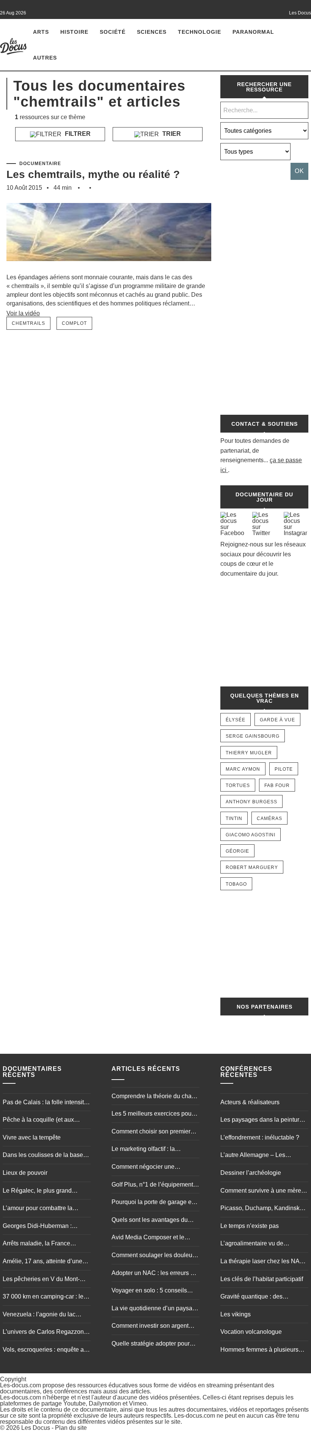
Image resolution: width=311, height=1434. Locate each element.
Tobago (236, 884)
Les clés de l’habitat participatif (261, 1279)
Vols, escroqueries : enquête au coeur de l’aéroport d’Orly (45, 1350)
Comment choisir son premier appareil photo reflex (151, 1132)
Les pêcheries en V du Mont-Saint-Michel (41, 1280)
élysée (235, 720)
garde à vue (277, 720)
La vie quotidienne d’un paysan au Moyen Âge (154, 1309)
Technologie (199, 32)
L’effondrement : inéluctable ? (259, 1137)
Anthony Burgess (251, 801)
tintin (234, 818)
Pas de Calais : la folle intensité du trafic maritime (45, 1103)
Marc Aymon (243, 769)
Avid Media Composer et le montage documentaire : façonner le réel (148, 1238)
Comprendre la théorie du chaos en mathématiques (155, 1097)
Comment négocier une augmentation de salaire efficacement (144, 1167)
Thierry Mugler (249, 753)
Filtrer (77, 134)
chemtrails (28, 323)
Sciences (151, 32)
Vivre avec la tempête (32, 1137)
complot (74, 323)
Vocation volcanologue (251, 1332)
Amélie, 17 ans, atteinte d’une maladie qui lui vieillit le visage (44, 1262)
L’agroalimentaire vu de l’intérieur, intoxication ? (252, 1244)
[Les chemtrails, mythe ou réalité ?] (108, 269)
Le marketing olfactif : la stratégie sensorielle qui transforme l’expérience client (151, 1150)
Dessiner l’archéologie (250, 1173)
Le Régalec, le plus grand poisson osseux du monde (38, 1191)
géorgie (237, 851)
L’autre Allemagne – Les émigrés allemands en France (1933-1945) (260, 1156)
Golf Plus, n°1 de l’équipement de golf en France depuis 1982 (152, 1185)
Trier (171, 134)
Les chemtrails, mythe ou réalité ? (93, 174)
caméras (269, 818)
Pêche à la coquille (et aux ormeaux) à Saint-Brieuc (38, 1120)
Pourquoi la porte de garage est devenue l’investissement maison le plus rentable (154, 1203)
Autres (45, 58)
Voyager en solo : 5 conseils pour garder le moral (149, 1291)
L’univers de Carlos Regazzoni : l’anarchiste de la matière (45, 1333)
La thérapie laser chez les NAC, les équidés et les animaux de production (263, 1262)
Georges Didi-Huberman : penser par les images (37, 1227)
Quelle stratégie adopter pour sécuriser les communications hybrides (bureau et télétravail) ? (155, 1344)
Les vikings (235, 1314)
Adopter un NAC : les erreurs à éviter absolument (153, 1274)
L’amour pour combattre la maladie (37, 1209)
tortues (238, 785)
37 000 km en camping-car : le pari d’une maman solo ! (43, 1297)
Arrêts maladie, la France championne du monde (36, 1244)
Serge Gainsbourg (253, 736)
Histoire (74, 32)
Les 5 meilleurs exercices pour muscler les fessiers (152, 1114)
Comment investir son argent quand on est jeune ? (150, 1326)
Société (113, 32)
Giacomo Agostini (250, 834)
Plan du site (71, 1428)
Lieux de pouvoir (25, 1173)
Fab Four (277, 785)
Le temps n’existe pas (249, 1226)
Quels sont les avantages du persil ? (150, 1221)
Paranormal (253, 32)
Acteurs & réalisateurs (250, 1102)
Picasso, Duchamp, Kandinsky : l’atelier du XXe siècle (263, 1209)
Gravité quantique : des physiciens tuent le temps (254, 1297)
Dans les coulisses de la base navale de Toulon (43, 1156)
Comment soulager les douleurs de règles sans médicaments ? (154, 1256)
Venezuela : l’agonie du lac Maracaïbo (39, 1315)
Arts (41, 32)
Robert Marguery (252, 867)
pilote (284, 769)
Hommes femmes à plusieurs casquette (259, 1350)
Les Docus (35, 1428)
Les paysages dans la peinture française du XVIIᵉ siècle (261, 1120)
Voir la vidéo (23, 313)
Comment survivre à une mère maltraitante (260, 1191)
